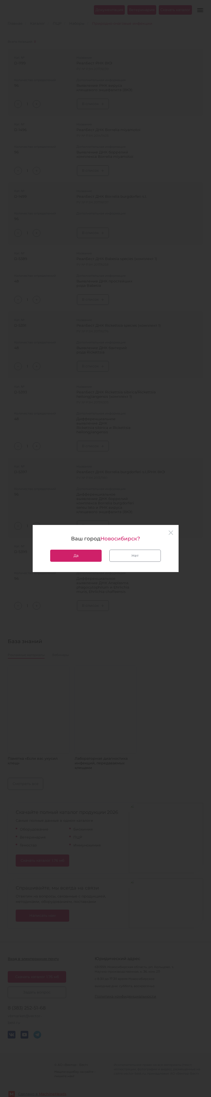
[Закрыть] (171, 532)
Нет (135, 555)
